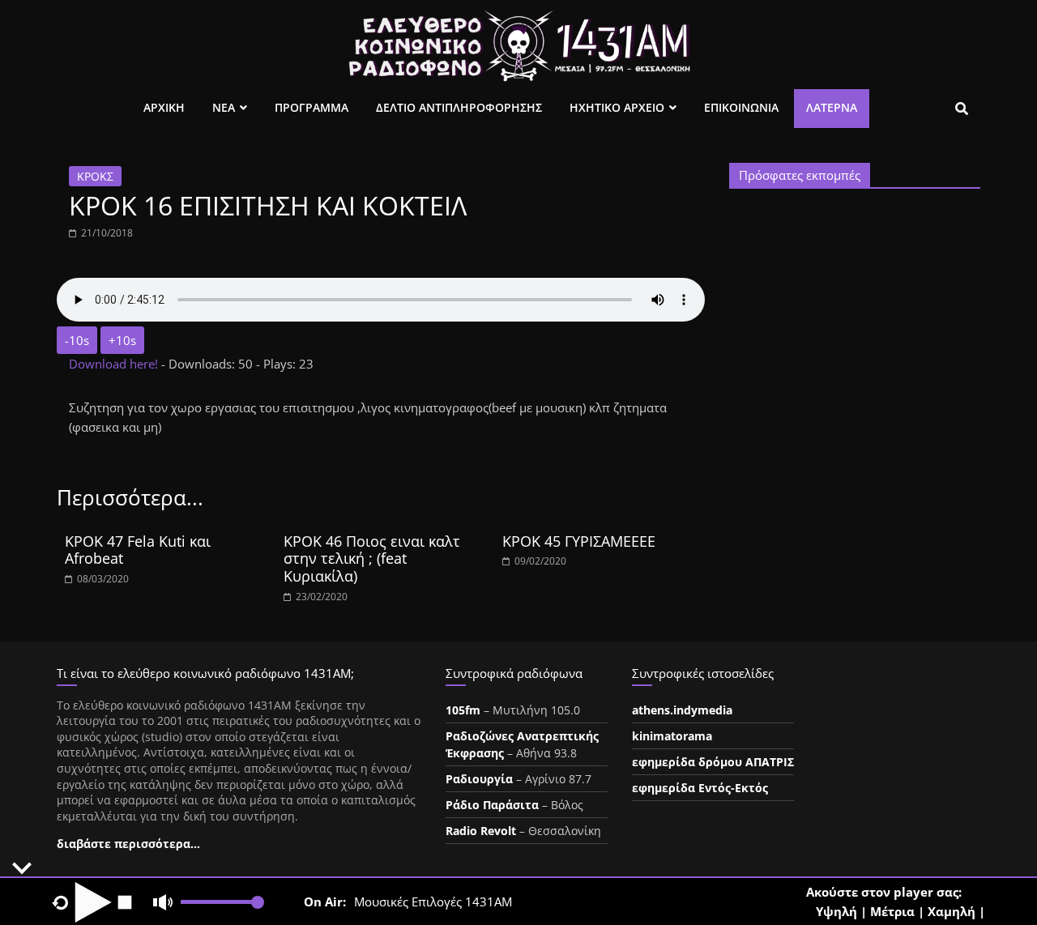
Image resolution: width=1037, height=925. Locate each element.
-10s (77, 340)
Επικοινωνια (741, 107)
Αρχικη (164, 107)
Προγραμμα (311, 107)
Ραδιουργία (479, 778)
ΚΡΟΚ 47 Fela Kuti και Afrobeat (138, 550)
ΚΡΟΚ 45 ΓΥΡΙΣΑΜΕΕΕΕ (578, 541)
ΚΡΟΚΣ (95, 176)
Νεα (223, 107)
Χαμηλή (951, 911)
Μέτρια (892, 911)
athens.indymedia (682, 710)
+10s (122, 340)
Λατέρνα (831, 107)
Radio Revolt (481, 830)
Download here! (115, 364)
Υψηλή (836, 911)
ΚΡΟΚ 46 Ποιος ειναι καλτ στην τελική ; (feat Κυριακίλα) (372, 558)
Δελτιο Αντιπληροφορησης (459, 107)
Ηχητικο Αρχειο (617, 107)
